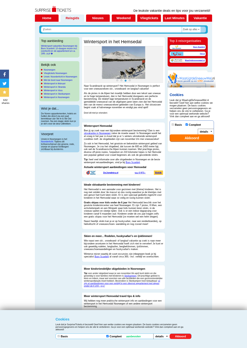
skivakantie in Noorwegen (97, 133)
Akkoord (180, 336)
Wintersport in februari (54, 83)
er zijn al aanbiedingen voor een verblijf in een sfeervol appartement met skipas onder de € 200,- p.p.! (122, 283)
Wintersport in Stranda (55, 87)
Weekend (123, 18)
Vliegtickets (149, 18)
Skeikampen (130, 276)
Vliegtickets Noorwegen (55, 73)
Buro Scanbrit (133, 162)
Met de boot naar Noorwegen (58, 80)
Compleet (125, 336)
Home (46, 18)
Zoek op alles (190, 29)
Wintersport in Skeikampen (57, 94)
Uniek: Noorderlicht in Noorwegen (60, 76)
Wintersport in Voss (53, 90)
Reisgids (72, 18)
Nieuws (98, 18)
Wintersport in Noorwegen (56, 97)
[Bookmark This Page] (5, 92)
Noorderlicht (47, 141)
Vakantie (200, 18)
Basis (64, 336)
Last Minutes (175, 18)
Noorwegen (49, 70)
